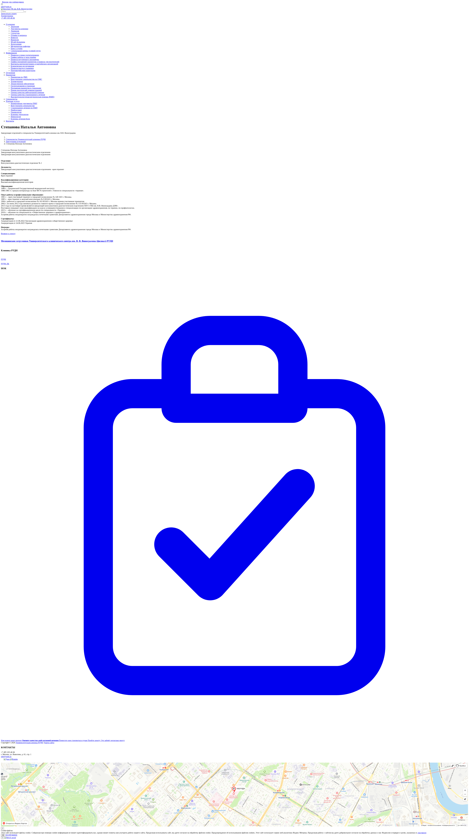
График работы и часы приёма (23, 57)
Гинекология (16, 112)
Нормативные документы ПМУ (24, 103)
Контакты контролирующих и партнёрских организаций (34, 64)
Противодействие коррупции (23, 70)
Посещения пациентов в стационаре (26, 88)
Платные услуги (13, 101)
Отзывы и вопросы (19, 35)
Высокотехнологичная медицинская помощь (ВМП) (32, 97)
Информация (11, 53)
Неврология (16, 117)
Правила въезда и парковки (22, 68)
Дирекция (15, 31)
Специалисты (11, 99)
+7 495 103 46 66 (8, 18)
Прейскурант (16, 110)
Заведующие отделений (16, 142)
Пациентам (10, 75)
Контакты (10, 121)
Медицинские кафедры (20, 46)
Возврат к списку (8, 234)
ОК (3, 835)
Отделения (10, 73)
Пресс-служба (16, 48)
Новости (14, 38)
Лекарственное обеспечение (22, 84)
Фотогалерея (16, 44)
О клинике (10, 24)
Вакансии (15, 40)
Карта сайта (49, 743)
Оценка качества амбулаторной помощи (27, 92)
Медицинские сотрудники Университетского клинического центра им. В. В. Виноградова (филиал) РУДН (57, 241)
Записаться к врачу (9, 14)
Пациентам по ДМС (19, 77)
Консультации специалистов (23, 106)
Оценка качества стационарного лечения (28, 95)
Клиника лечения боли (20, 119)
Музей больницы (18, 42)
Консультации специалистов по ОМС (26, 79)
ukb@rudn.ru (6, 7)
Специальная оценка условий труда (26, 51)
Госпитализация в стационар (23, 86)
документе (422, 833)
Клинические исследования (22, 66)
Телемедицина (17, 81)
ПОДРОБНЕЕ (11, 835)
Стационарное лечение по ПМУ (24, 108)
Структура (15, 33)
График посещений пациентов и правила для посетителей (35, 62)
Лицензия (15, 27)
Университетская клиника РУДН (29, 743)
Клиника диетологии (19, 114)
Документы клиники (19, 29)
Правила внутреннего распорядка (25, 59)
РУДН (3, 259)
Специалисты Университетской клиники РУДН (26, 139)
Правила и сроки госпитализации (25, 55)
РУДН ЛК (5, 264)
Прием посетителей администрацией (26, 90)
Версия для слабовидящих (13, 2)
